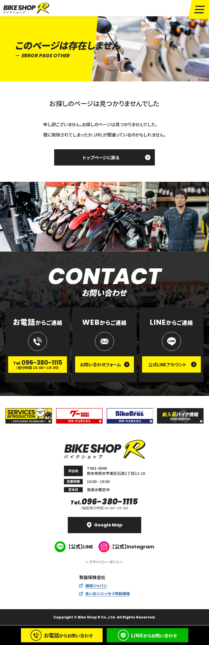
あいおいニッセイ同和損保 (107, 593)
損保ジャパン (96, 585)
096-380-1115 (104, 502)
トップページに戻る (101, 157)
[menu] (199, 9)
